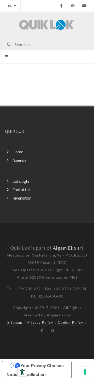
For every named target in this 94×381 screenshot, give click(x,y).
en (10, 6)
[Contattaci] (84, 6)
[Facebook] (61, 6)
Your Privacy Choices (42, 365)
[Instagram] (73, 6)
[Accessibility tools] (22, 372)
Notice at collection (26, 374)
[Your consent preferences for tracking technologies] (85, 372)
